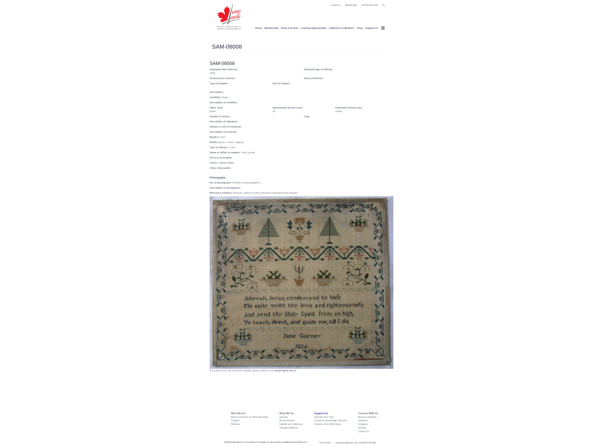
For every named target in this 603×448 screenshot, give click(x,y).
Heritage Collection (288, 428)
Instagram (363, 424)
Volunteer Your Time (324, 417)
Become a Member (367, 417)
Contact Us (335, 5)
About (258, 28)
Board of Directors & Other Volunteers (249, 417)
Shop (360, 28)
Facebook (362, 421)
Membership (271, 28)
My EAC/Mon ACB (370, 5)
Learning (283, 417)
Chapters (235, 421)
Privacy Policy (325, 443)
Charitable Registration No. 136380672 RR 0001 (356, 443)
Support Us (371, 28)
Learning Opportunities (313, 28)
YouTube (362, 428)
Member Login (351, 5)
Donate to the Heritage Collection (330, 421)
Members (235, 424)
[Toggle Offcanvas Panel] (383, 29)
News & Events (289, 28)
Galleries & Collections (341, 28)
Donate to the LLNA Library (327, 424)
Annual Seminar (287, 421)
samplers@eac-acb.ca (285, 370)
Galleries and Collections (291, 424)
